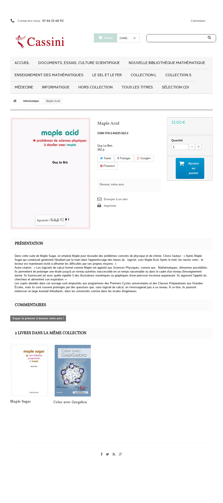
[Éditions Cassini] (41, 42)
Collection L (143, 75)
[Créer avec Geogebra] (72, 371)
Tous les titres (137, 87)
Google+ (145, 158)
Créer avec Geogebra (70, 402)
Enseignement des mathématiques (49, 75)
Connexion (198, 21)
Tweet (107, 158)
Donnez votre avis (112, 184)
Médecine (24, 87)
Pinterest (109, 166)
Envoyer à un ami (116, 199)
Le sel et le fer (107, 75)
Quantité (177, 140)
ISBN (100, 133)
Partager (124, 158)
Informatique (55, 87)
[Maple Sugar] (29, 370)
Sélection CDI (175, 87)
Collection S (178, 75)
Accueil (22, 62)
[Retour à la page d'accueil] (15, 101)
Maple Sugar (20, 401)
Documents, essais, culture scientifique (79, 62)
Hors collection (95, 87)
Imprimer (110, 205)
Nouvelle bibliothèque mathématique (167, 62)
